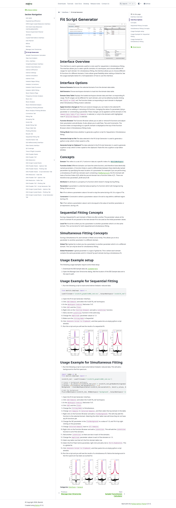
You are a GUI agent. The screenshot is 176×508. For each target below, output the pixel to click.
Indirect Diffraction (32, 70)
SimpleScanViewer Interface (34, 64)
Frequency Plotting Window (34, 108)
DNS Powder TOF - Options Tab (35, 177)
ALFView (28, 35)
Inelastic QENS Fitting (32, 90)
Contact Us (105, 4)
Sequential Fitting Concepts (139, 25)
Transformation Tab (32, 140)
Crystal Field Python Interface (35, 38)
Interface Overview (136, 17)
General (80, 487)
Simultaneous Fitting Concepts (140, 28)
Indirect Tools (30, 78)
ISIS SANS (29, 18)
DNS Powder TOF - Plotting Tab (35, 183)
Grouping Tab (30, 119)
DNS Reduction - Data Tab (34, 174)
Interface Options (136, 20)
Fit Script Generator (32, 52)
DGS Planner (30, 41)
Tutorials (70, 4)
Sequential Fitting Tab (32, 137)
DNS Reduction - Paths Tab (34, 180)
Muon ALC (29, 99)
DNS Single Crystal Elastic (34, 163)
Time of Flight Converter (33, 151)
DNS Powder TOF (31, 157)
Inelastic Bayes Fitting (32, 81)
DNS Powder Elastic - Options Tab (36, 166)
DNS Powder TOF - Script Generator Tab (38, 186)
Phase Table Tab (31, 128)
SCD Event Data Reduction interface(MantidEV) (34, 28)
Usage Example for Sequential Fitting (140, 35)
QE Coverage (30, 148)
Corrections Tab (31, 113)
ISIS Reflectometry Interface (34, 142)
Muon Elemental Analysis (33, 105)
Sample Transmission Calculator (36, 55)
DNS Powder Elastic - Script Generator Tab (39, 172)
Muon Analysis (30, 102)
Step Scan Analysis (31, 58)
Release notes (95, 4)
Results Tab (29, 134)
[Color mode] (139, 3)
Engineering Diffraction (33, 21)
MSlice (28, 43)
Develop (86, 4)
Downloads (62, 4)
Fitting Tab (29, 116)
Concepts (133, 22)
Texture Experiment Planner (34, 32)
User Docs (78, 4)
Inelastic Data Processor (33, 87)
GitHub (147, 4)
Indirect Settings (31, 73)
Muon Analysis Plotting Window (36, 110)
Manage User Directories (33, 49)
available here (93, 269)
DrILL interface (30, 61)
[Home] (59, 12)
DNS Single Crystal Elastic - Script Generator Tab (39, 196)
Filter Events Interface (32, 145)
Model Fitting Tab (31, 125)
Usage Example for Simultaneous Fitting (137, 40)
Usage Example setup (137, 31)
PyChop (28, 46)
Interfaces (65, 12)
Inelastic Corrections (32, 84)
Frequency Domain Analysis (34, 96)
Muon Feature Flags (32, 93)
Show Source (136, 47)
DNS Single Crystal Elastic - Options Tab (38, 189)
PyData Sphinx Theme (138, 504)
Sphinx (37, 505)
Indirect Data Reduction (33, 67)
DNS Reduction (30, 160)
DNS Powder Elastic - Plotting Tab (36, 169)
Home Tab (29, 122)
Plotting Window (31, 131)
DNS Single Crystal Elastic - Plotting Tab (38, 192)
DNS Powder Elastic (32, 154)
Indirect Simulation (32, 75)
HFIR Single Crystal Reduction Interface (38, 24)
